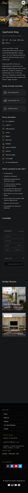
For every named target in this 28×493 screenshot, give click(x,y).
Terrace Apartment (12, 330)
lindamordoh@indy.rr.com (11, 442)
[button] (23, 2)
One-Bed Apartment (12, 304)
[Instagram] (8, 466)
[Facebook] (12, 466)
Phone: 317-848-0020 (10, 438)
